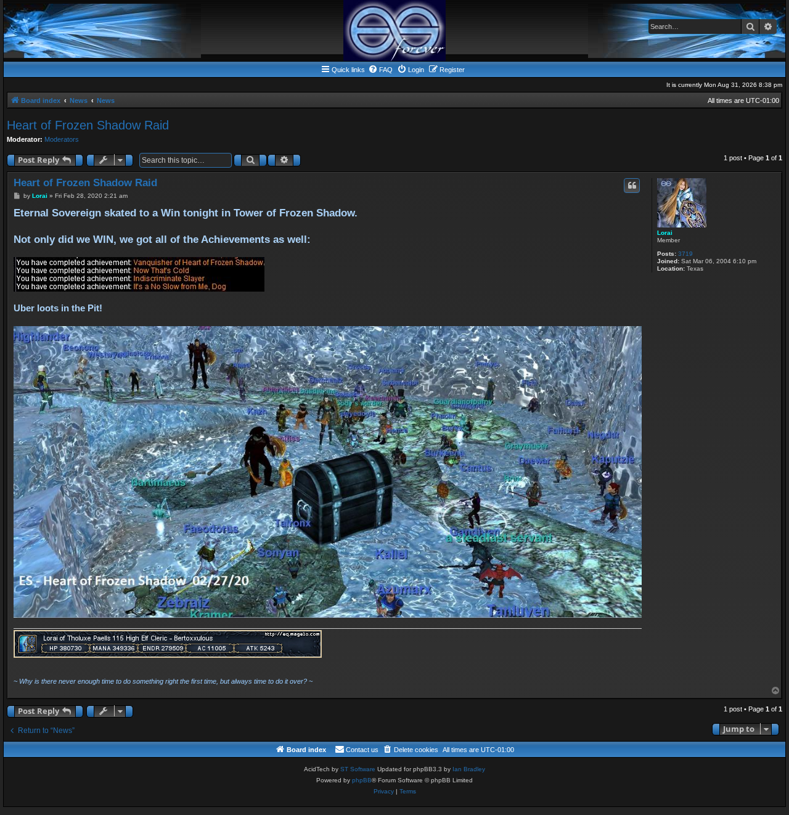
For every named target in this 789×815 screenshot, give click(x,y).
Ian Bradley (468, 769)
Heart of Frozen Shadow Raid (88, 125)
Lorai (664, 232)
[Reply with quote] (632, 185)
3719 (685, 253)
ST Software (357, 769)
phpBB (362, 780)
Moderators (61, 139)
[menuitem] (380, 69)
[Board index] (394, 30)
